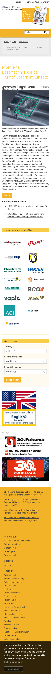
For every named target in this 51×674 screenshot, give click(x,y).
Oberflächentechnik (32, 494)
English (46, 2)
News (14, 42)
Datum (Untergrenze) (13, 357)
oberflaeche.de (11, 492)
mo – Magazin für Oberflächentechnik (21, 510)
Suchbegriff (9, 346)
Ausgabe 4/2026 (27, 17)
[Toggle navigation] (5, 33)
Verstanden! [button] (13, 669)
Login (18, 2)
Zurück (7, 195)
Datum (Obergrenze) (13, 367)
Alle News (23, 42)
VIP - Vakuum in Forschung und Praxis (21, 517)
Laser (25, 172)
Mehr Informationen (13, 662)
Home (6, 42)
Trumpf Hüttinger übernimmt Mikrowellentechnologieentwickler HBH (25, 215)
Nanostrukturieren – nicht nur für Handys (27, 208)
